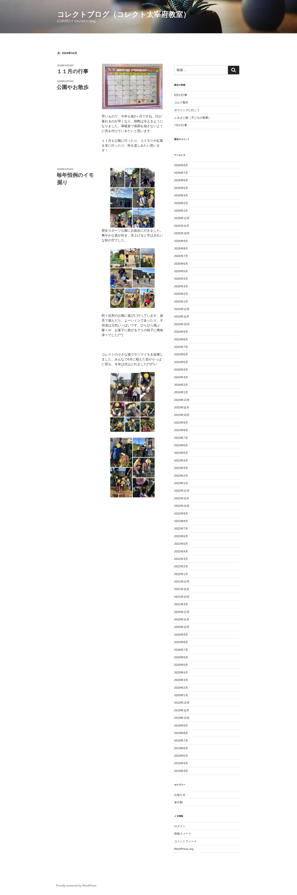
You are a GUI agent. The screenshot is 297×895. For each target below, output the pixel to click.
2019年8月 (181, 733)
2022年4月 (181, 551)
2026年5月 (181, 188)
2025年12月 (182, 218)
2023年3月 (181, 468)
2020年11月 (181, 619)
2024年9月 (181, 331)
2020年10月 (182, 627)
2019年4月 (181, 763)
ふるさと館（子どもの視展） (192, 117)
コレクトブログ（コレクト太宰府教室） (123, 14)
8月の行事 (180, 95)
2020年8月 (181, 642)
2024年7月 (181, 346)
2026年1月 (181, 210)
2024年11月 (181, 316)
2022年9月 (181, 513)
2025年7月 (181, 256)
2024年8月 (181, 339)
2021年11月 (181, 589)
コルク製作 (181, 102)
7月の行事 (180, 125)
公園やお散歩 (73, 87)
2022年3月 (181, 558)
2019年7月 (181, 740)
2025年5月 (181, 271)
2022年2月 (181, 566)
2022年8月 (181, 521)
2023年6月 (181, 445)
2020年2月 (181, 687)
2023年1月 (181, 483)
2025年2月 (181, 293)
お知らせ (179, 794)
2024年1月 (181, 392)
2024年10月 (182, 324)
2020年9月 (181, 634)
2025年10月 (182, 233)
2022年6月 (181, 536)
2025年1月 (181, 301)
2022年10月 (182, 505)
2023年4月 (181, 460)
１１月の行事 (72, 71)
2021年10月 (182, 596)
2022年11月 (181, 498)
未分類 (178, 802)
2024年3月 (181, 377)
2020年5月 (181, 664)
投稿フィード (182, 833)
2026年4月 (181, 195)
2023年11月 (181, 407)
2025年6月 (181, 263)
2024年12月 (182, 309)
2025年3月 (181, 286)
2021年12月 (182, 581)
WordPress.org (183, 848)
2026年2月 (181, 203)
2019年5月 (181, 755)
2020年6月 (181, 657)
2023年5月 (181, 452)
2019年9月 (181, 725)
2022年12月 (182, 490)
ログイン (179, 826)
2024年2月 (181, 384)
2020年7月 (181, 649)
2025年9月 (181, 241)
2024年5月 (181, 362)
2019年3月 (181, 770)
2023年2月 (181, 475)
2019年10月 (182, 717)
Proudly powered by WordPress (76, 885)
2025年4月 (181, 278)
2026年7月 (181, 172)
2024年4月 (181, 369)
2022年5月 (181, 543)
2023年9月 (181, 422)
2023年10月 (182, 415)
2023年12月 (182, 400)
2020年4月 (181, 672)
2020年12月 (182, 612)
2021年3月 (181, 604)
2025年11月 (181, 225)
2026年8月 (181, 165)
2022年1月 (181, 574)
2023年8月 (181, 430)
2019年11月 (181, 710)
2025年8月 (181, 248)
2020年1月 (181, 695)
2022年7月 (181, 528)
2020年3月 (181, 680)
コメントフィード (185, 841)
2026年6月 (181, 180)
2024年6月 (181, 354)
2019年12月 (182, 702)
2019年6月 (181, 748)
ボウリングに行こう (187, 110)
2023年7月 (181, 437)
